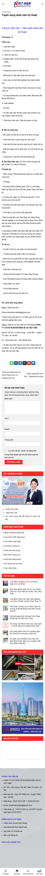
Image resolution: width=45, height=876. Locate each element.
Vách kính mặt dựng (12, 550)
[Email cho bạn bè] (25, 363)
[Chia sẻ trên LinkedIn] (33, 363)
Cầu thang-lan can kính (13, 564)
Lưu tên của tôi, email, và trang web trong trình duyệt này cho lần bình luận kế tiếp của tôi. (21, 454)
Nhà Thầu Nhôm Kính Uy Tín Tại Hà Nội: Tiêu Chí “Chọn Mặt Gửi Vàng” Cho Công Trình (26, 591)
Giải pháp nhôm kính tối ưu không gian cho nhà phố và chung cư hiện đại (25, 632)
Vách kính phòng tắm (12, 559)
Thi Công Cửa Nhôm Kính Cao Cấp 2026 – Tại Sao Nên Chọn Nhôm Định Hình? (26, 625)
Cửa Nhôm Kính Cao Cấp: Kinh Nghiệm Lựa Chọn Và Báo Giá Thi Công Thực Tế (25, 600)
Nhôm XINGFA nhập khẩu (14, 533)
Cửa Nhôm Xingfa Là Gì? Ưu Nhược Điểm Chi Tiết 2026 (24, 583)
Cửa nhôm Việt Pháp (12, 541)
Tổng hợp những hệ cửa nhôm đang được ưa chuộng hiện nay (11, 375)
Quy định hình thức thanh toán (15, 827)
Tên (7, 419)
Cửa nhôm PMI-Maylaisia (14, 537)
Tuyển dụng (6, 12)
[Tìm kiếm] (42, 4)
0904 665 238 (11, 513)
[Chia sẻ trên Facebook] (16, 363)
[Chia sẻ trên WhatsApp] (12, 363)
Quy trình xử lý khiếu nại (13, 831)
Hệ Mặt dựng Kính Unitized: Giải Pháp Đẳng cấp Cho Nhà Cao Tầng (25, 617)
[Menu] (3, 4)
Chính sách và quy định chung (15, 823)
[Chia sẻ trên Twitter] (20, 363)
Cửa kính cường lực (12, 546)
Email (7, 429)
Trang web (9, 440)
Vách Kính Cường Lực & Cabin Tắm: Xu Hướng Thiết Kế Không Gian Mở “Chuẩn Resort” (25, 608)
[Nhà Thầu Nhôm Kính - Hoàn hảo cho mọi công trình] (22, 4)
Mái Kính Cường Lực (12, 555)
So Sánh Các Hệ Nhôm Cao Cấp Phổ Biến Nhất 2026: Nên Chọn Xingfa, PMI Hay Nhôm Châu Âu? (25, 641)
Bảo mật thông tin (11, 835)
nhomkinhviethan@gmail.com (18, 312)
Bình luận (9, 399)
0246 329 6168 (12, 509)
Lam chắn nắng (10, 568)
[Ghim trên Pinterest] (29, 363)
